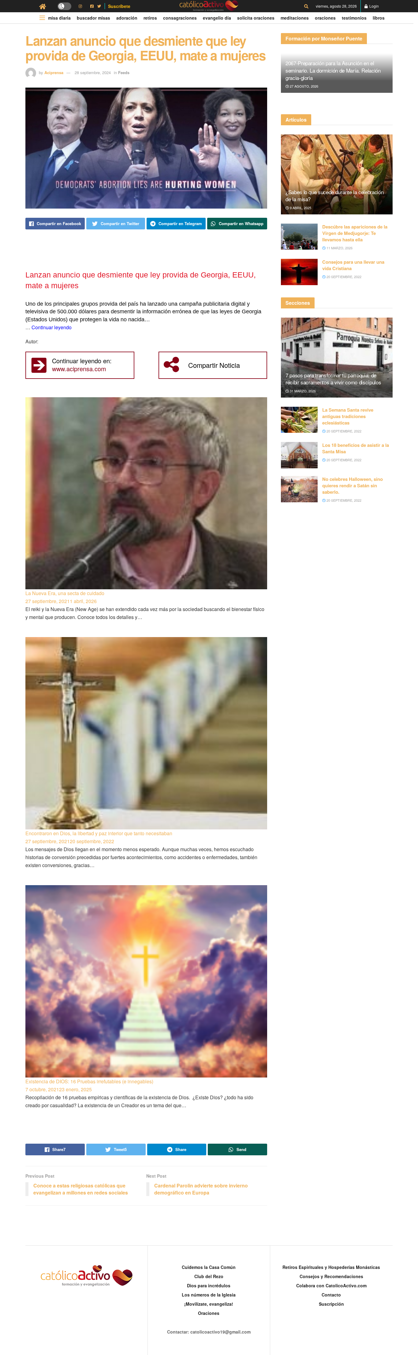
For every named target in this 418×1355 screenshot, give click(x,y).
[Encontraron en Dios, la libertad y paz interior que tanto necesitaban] (146, 733)
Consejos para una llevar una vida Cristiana (353, 265)
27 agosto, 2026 (303, 86)
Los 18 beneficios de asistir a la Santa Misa (355, 448)
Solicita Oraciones (255, 18)
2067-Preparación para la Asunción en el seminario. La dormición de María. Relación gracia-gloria (333, 70)
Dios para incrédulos (208, 1285)
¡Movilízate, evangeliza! (208, 1304)
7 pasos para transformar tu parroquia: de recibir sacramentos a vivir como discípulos (333, 378)
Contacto (331, 1295)
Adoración (126, 18)
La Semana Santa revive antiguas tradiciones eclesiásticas (347, 416)
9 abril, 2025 (300, 207)
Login (373, 6)
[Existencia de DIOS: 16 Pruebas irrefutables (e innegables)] (146, 981)
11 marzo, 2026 (339, 247)
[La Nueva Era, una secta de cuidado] (146, 493)
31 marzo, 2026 (302, 390)
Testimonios (354, 18)
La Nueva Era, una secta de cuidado (64, 593)
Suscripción (331, 1304)
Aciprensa (53, 72)
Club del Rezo (208, 1276)
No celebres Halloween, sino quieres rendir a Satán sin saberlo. (352, 485)
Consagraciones (180, 18)
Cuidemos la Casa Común (209, 1267)
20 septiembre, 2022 (343, 276)
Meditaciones (295, 18)
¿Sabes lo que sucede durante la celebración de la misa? (334, 195)
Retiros (150, 18)
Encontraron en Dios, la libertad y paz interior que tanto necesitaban (98, 833)
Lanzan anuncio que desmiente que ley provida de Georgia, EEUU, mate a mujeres (140, 280)
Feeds (123, 72)
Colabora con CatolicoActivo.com (331, 1285)
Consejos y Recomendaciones (331, 1276)
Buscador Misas (93, 18)
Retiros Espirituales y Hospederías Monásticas (331, 1267)
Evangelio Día (217, 18)
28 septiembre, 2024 (93, 72)
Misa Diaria (59, 18)
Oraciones (325, 18)
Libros (379, 18)
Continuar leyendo (52, 327)
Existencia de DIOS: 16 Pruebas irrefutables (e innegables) (89, 1081)
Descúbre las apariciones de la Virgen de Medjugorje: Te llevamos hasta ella (354, 233)
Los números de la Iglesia (209, 1295)
